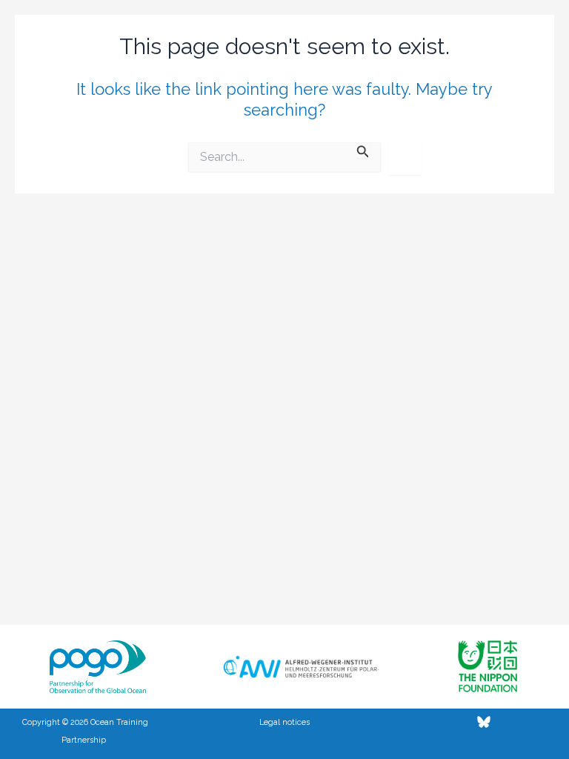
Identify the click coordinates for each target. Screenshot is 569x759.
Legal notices (284, 721)
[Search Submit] (363, 150)
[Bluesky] (483, 722)
